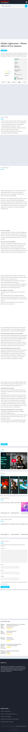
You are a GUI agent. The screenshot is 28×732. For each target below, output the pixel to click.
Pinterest (14, 82)
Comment (3, 548)
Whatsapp (24, 82)
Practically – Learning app (6, 716)
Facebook (3, 82)
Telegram (19, 82)
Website (2, 576)
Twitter (8, 82)
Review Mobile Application (21, 726)
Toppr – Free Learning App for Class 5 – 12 (9, 714)
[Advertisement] (14, 23)
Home (2, 41)
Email (2, 570)
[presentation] (1, 485)
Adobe (16, 60)
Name (2, 564)
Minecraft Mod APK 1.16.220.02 (7, 721)
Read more (4, 444)
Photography (6, 41)
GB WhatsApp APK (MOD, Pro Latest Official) (9, 719)
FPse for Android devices (6, 711)
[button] (26, 6)
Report (7, 75)
